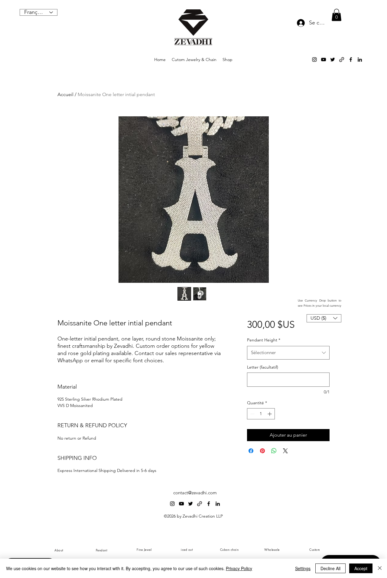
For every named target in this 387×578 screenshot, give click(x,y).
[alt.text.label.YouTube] (323, 60)
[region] (101, 550)
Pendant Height (263, 340)
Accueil (65, 94)
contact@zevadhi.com (195, 493)
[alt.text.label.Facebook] (351, 60)
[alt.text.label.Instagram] (314, 60)
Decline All (330, 568)
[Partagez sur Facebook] (251, 450)
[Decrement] (251, 413)
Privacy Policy (239, 568)
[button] (336, 15)
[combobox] (288, 352)
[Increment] (270, 413)
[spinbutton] (260, 413)
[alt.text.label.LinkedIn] (360, 60)
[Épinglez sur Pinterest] (262, 450)
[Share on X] (285, 450)
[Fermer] (379, 568)
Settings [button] (303, 568)
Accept (360, 568)
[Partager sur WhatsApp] (274, 450)
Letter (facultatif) (262, 367)
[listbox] (324, 318)
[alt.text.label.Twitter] (333, 60)
